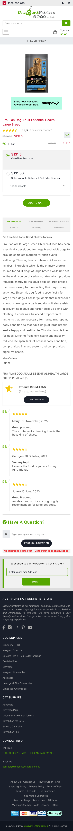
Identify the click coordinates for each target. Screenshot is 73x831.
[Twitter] (10, 628)
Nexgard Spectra (12, 650)
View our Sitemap (22, 805)
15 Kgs (11, 144)
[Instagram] (16, 628)
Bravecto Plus (10, 710)
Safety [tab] (14, 227)
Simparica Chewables (14, 688)
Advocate (8, 677)
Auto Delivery (41, 805)
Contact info (13, 740)
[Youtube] (30, 628)
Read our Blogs (21, 800)
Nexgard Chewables (14, 672)
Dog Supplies (12, 637)
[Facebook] (4, 628)
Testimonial (39, 800)
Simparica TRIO (11, 644)
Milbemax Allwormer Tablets (18, 715)
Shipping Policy (17, 786)
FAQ (57, 781)
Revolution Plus (11, 731)
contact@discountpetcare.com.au (21, 766)
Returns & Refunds (26, 791)
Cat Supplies (12, 697)
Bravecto (8, 666)
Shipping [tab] (36, 227)
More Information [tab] (59, 221)
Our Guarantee (47, 791)
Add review (37, 399)
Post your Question (36, 543)
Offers (54, 805)
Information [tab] (14, 221)
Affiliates (52, 800)
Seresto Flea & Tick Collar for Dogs (22, 655)
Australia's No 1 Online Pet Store (27, 598)
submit (36, 581)
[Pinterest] (23, 628)
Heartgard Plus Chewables (17, 683)
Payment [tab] (59, 227)
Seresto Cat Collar (13, 726)
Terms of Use (54, 786)
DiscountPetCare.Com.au (36, 826)
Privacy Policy (36, 786)
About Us (16, 781)
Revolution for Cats (13, 720)
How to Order (45, 781)
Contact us (29, 781)
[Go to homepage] (36, 13)
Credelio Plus (10, 661)
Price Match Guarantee (35, 795)
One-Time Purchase (22, 156)
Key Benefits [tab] (36, 221)
